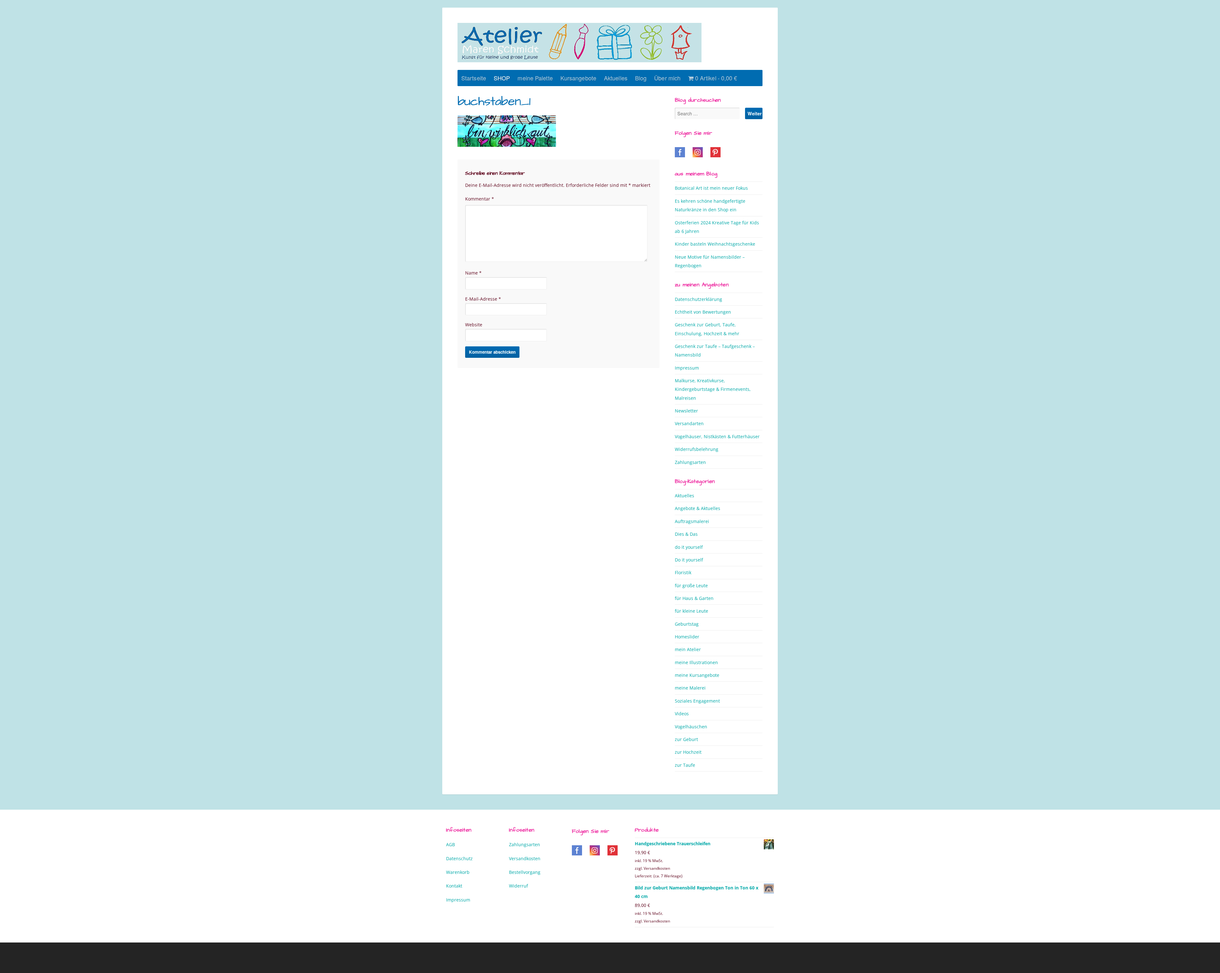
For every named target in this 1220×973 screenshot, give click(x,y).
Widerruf (518, 886)
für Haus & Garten (694, 598)
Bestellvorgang (524, 872)
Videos (682, 714)
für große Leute (691, 585)
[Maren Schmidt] (580, 42)
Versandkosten (524, 858)
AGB (450, 844)
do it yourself (689, 547)
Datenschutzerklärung (698, 299)
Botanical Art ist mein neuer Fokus (711, 188)
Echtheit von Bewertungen (703, 312)
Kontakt (454, 886)
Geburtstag (687, 624)
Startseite (473, 78)
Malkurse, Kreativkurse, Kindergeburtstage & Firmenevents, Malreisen (713, 389)
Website (473, 325)
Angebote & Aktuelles (697, 508)
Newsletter (686, 411)
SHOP (502, 78)
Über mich (667, 78)
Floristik (683, 572)
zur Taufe (685, 765)
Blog (641, 78)
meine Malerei (690, 688)
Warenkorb (458, 872)
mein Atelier (688, 649)
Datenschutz (459, 858)
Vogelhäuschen (691, 727)
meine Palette (535, 78)
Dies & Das (686, 534)
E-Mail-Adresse (483, 299)
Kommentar (479, 199)
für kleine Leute (691, 611)
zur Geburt (686, 739)
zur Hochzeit (688, 752)
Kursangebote (578, 78)
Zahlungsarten (690, 462)
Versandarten (689, 423)
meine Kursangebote (697, 675)
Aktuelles (615, 78)
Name (473, 273)
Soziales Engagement (697, 701)
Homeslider (687, 637)
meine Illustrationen (696, 662)
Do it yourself (689, 560)
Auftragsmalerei (692, 521)
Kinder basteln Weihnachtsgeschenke (715, 244)
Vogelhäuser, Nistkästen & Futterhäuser (717, 436)
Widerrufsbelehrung (696, 449)
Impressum (687, 368)
